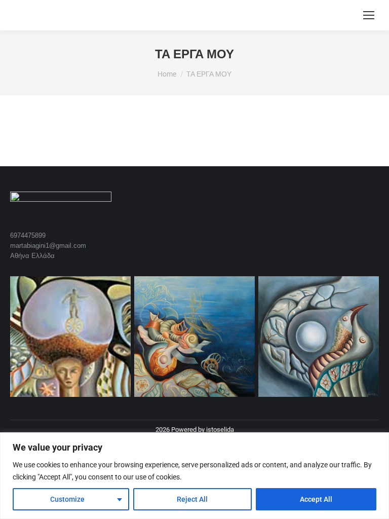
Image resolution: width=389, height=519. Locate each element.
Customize (67, 499)
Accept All (316, 499)
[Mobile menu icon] (369, 15)
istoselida (220, 429)
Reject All (192, 499)
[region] (194, 475)
